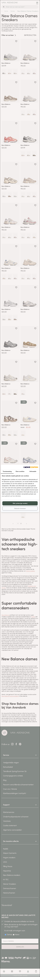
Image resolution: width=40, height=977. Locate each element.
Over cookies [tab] (20, 471)
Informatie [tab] (33, 471)
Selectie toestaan (20, 508)
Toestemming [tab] (7, 471)
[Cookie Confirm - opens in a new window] (30, 467)
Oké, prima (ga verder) (20, 503)
